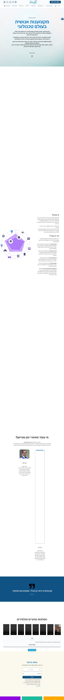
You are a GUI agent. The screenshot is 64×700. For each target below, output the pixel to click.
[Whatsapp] (7, 2)
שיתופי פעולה (33, 5)
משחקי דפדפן (14, 5)
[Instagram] (13, 2)
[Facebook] (15, 2)
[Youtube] (4, 2)
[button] (4, 641)
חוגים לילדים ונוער (49, 5)
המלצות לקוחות (40, 5)
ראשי (59, 5)
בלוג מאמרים (21, 5)
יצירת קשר (27, 5)
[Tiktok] (10, 2)
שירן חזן (24, 463)
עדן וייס (40, 547)
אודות (55, 5)
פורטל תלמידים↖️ (7, 5)
